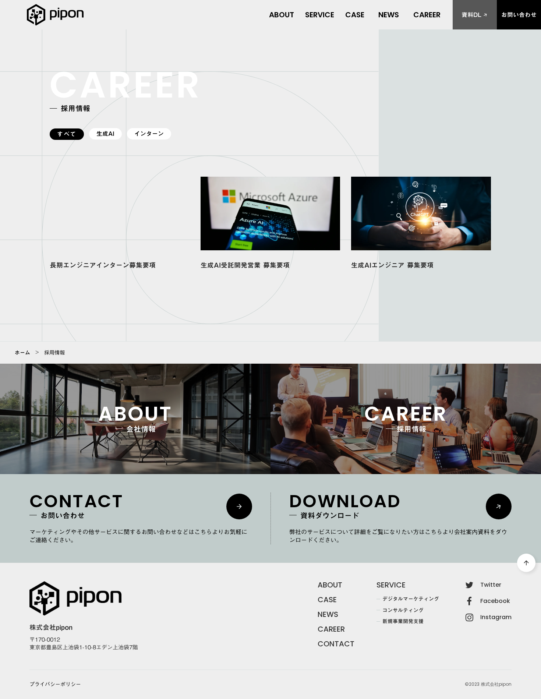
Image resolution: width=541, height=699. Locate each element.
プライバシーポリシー (55, 684)
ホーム (22, 352)
